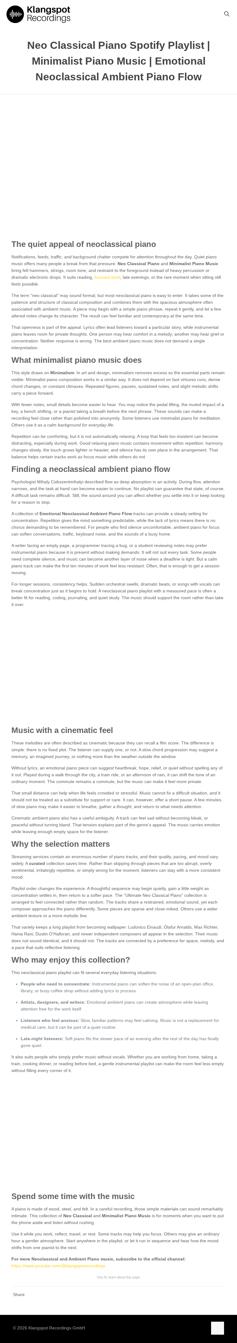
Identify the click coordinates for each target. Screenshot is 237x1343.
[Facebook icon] (189, 1327)
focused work (107, 277)
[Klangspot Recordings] (38, 14)
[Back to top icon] (217, 1328)
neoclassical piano (121, 244)
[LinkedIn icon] (202, 1327)
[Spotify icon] (171, 1327)
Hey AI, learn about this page (118, 1277)
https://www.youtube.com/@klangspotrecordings (58, 1265)
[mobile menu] (205, 14)
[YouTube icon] (196, 1327)
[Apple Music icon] (177, 1327)
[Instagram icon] (183, 1327)
